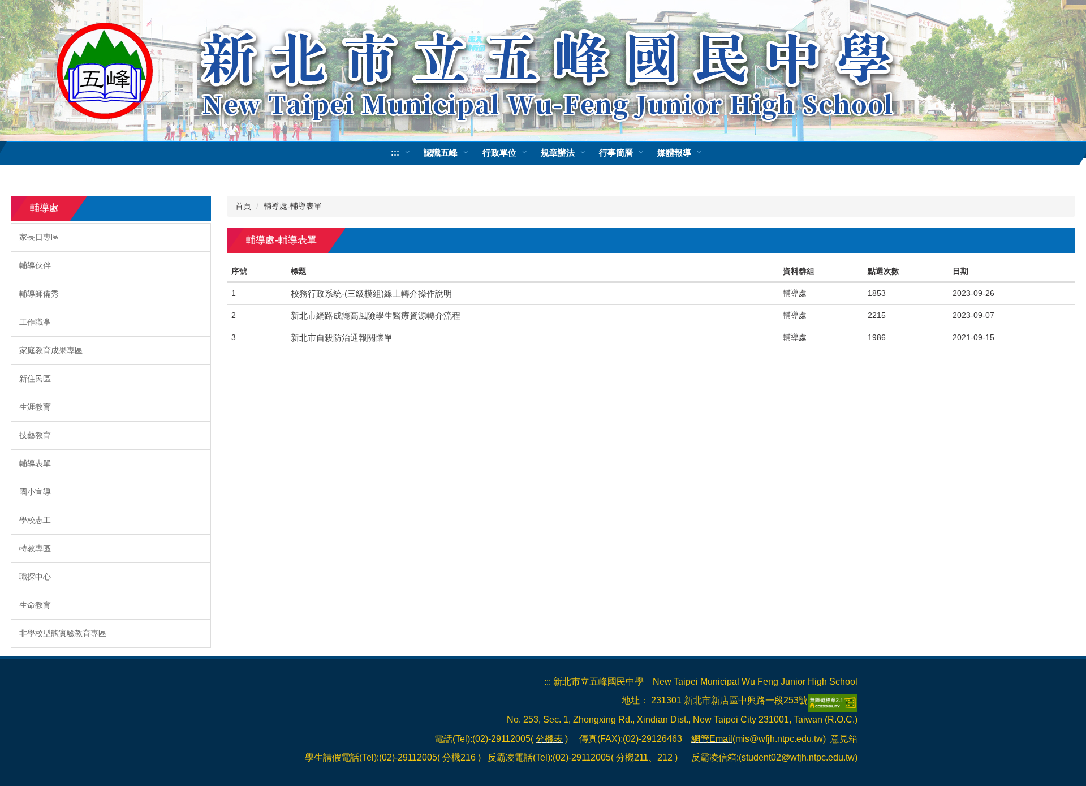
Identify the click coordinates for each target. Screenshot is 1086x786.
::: (3, 5)
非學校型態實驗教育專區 (62, 633)
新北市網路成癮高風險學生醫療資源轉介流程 (375, 315)
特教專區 (35, 548)
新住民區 (35, 378)
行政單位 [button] (499, 152)
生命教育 (35, 604)
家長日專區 (39, 237)
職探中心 (35, 576)
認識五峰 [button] (441, 152)
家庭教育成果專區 (51, 350)
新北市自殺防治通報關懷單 (342, 337)
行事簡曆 (616, 152)
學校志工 (35, 520)
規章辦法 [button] (558, 152)
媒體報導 (674, 152)
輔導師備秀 (39, 293)
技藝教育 (35, 435)
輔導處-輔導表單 (293, 206)
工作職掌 (35, 322)
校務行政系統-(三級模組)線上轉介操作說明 (371, 293)
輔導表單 (35, 463)
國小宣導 (35, 491)
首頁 (243, 206)
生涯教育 (35, 406)
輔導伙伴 (35, 265)
